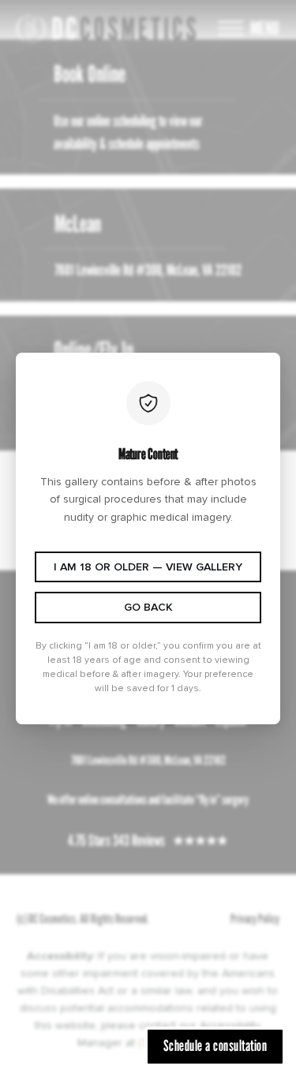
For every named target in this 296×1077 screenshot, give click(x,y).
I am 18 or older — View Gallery (148, 567)
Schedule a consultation (215, 1045)
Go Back (148, 607)
